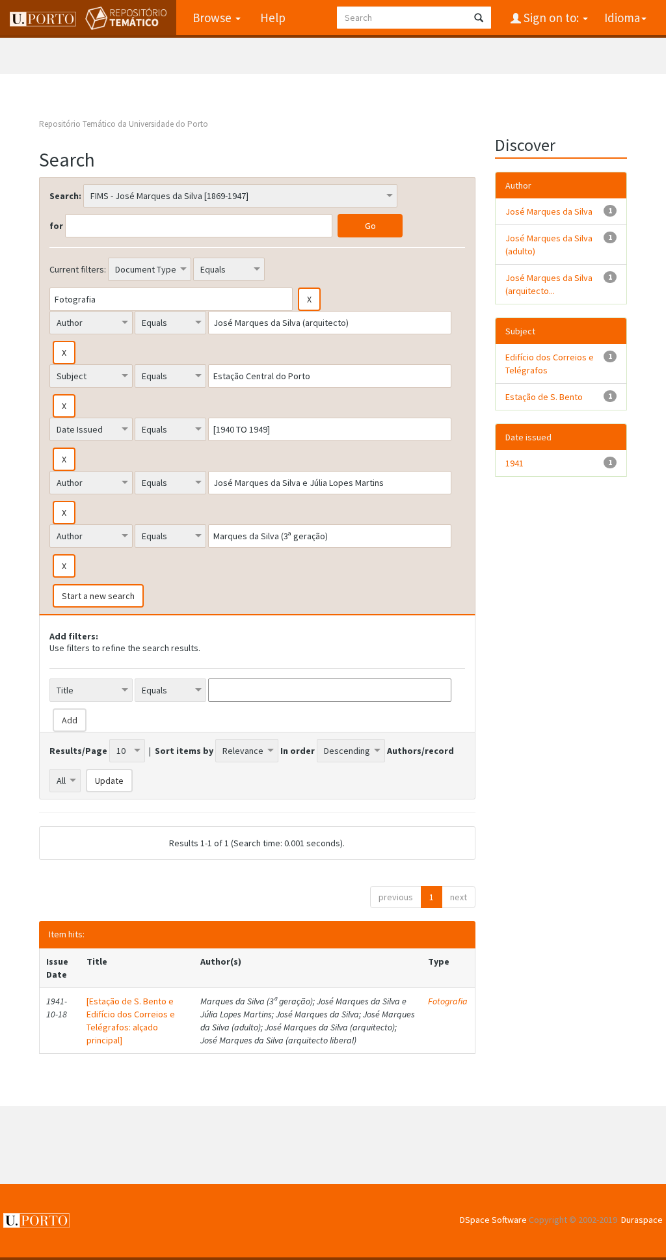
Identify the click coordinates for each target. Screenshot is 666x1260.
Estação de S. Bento (544, 397)
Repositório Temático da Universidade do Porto (123, 123)
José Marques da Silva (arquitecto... (549, 284)
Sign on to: (551, 17)
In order (297, 751)
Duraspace (642, 1220)
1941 (514, 463)
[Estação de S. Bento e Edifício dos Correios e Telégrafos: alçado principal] (131, 1020)
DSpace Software (493, 1220)
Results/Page (78, 751)
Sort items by (184, 751)
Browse (213, 17)
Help (273, 17)
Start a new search (98, 596)
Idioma (622, 17)
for (56, 226)
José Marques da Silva (549, 211)
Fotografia (448, 1001)
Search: (65, 196)
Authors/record (420, 751)
